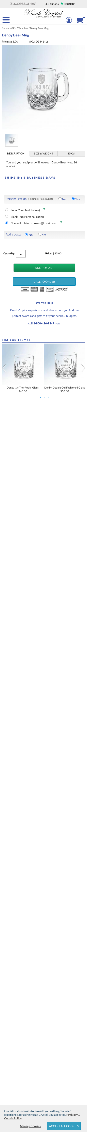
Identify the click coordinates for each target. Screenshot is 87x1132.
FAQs (71, 153)
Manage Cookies (30, 1126)
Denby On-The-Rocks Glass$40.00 (23, 389)
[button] (23, 4)
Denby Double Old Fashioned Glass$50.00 (64, 389)
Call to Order (44, 281)
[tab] (16, 154)
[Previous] (4, 368)
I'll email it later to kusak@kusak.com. (34, 223)
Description (15, 153)
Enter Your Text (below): (26, 210)
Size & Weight (43, 153)
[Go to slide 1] (40, 397)
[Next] (83, 368)
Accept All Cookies (64, 1126)
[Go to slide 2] (44, 397)
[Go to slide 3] (49, 397)
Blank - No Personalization (27, 216)
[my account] (69, 22)
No (64, 199)
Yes (77, 199)
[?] (43, 209)
